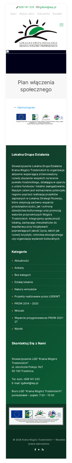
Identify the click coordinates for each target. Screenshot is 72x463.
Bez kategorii (23, 275)
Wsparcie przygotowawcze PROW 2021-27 (39, 319)
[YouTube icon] (39, 449)
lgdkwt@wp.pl (47, 7)
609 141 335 (26, 7)
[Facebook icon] (35, 449)
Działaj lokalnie (24, 282)
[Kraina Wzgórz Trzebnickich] (36, 33)
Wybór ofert (26, 13)
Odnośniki (43, 13)
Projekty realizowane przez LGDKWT (37, 296)
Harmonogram (26, 107)
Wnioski (19, 310)
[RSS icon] (42, 449)
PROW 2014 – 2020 (26, 303)
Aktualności (22, 260)
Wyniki (19, 328)
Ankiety (19, 267)
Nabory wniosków (26, 289)
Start (13, 13)
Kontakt (57, 13)
